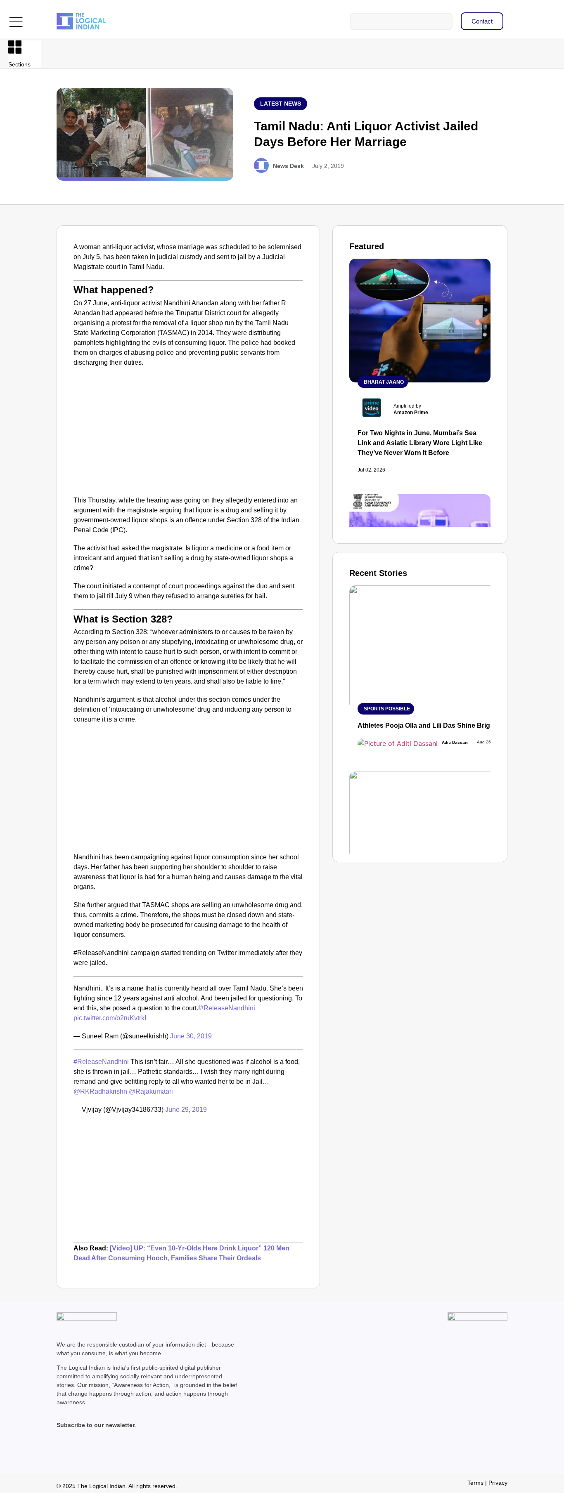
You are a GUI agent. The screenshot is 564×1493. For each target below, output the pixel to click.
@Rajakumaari (151, 1091)
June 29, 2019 (186, 1109)
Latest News (280, 103)
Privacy (497, 1482)
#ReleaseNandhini (227, 1008)
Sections (19, 64)
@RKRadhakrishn (100, 1091)
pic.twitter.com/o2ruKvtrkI (109, 1017)
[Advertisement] (188, 433)
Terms (475, 1482)
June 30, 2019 (191, 1036)
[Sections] (14, 47)
